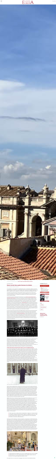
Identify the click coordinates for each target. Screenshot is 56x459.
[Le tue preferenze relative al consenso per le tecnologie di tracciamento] (54, 457)
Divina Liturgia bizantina (21, 313)
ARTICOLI (10, 281)
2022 (13, 281)
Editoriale (15, 281)
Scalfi (42, 309)
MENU (1, 1)
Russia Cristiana (43, 307)
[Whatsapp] (46, 283)
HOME (8, 281)
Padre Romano (24, 302)
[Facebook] (44, 283)
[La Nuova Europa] (28, 2)
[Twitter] (45, 283)
